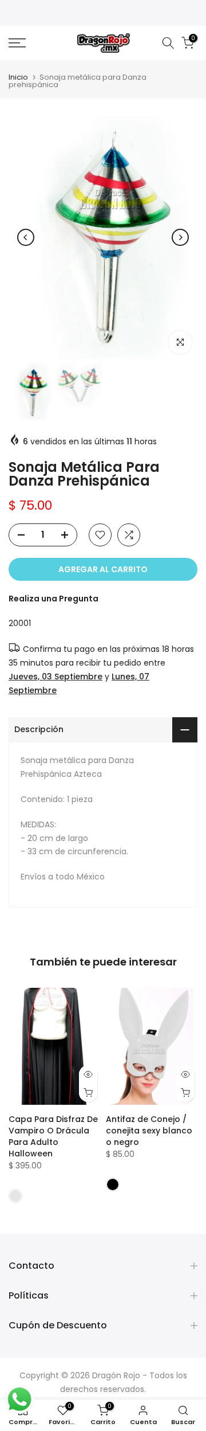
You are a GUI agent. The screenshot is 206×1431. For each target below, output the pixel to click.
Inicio (18, 77)
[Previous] (25, 237)
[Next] (180, 237)
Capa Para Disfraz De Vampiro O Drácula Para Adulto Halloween (53, 1136)
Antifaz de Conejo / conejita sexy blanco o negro (149, 1130)
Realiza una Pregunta (53, 598)
